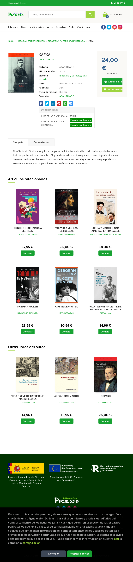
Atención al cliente (17, 2)
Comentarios (41, 142)
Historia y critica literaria (31, 40)
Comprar (27, 253)
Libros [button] (12, 27)
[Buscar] (90, 14)
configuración (31, 543)
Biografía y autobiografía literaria (66, 40)
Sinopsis (18, 142)
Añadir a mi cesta (115, 82)
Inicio (11, 40)
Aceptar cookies (80, 553)
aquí (117, 539)
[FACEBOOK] (103, 27)
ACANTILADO (66, 96)
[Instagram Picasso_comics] (120, 27)
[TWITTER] (109, 27)
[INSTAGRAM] (114, 27)
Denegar (53, 553)
